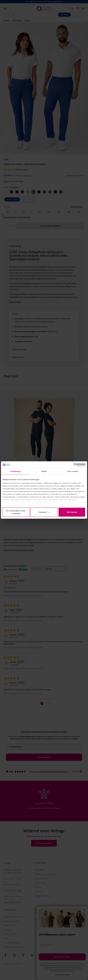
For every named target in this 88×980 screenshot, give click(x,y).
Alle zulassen (72, 512)
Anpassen (43, 512)
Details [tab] (44, 471)
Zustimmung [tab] (15, 471)
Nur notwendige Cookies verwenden (16, 512)
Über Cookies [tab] (72, 471)
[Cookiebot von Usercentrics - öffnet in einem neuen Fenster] (75, 464)
